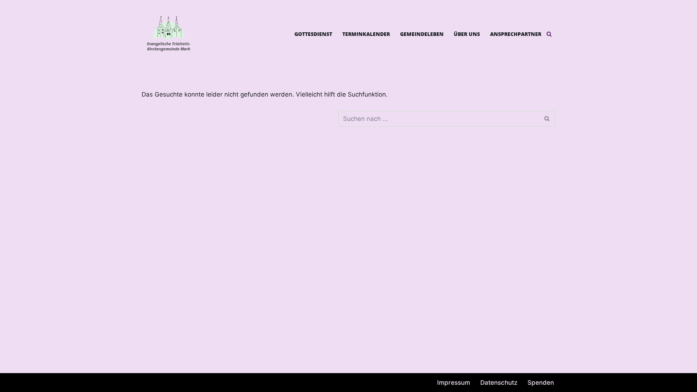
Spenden (540, 382)
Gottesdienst (313, 33)
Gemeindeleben (422, 33)
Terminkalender (366, 33)
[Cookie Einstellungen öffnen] (16, 382)
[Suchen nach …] (240, 119)
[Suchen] (549, 34)
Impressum (453, 382)
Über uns (467, 33)
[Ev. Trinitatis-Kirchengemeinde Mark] (169, 34)
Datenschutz (498, 382)
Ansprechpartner (515, 33)
